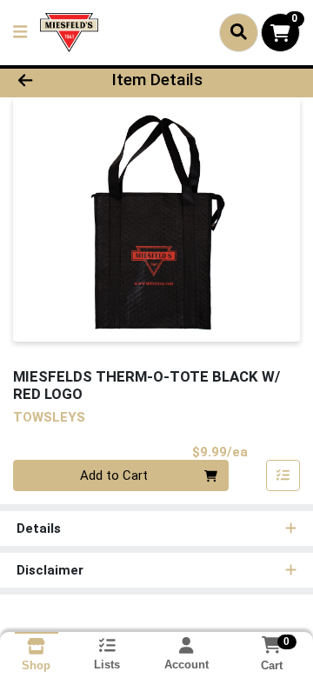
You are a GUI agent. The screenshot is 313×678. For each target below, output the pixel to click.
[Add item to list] (283, 475)
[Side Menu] (20, 32)
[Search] (238, 32)
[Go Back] (49, 80)
